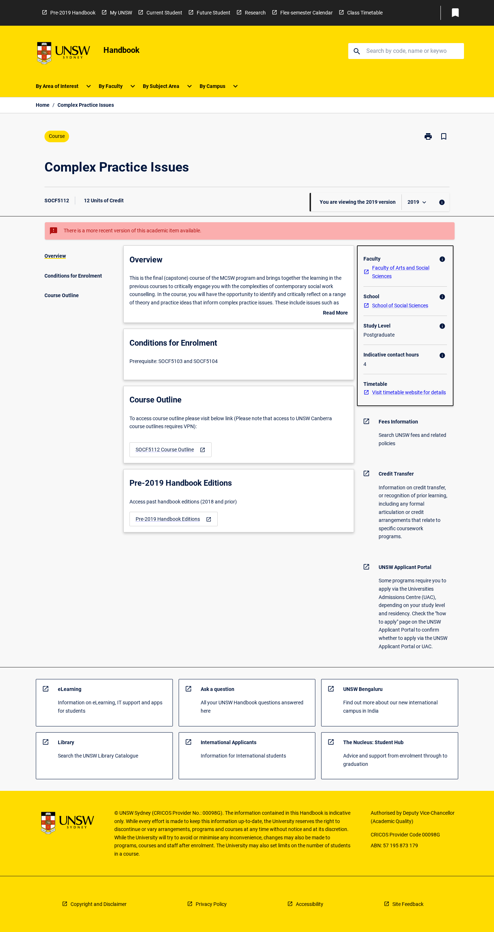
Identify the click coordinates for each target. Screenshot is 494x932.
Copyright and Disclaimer (99, 904)
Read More (335, 313)
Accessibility (309, 904)
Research (255, 13)
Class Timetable (365, 13)
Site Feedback (407, 904)
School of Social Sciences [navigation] (400, 305)
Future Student (213, 13)
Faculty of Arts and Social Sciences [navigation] (400, 272)
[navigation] (170, 449)
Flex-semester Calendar (306, 13)
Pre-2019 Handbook (72, 13)
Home (43, 105)
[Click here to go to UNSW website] (63, 54)
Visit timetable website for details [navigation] (409, 392)
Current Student (164, 13)
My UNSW (121, 13)
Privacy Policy (211, 904)
